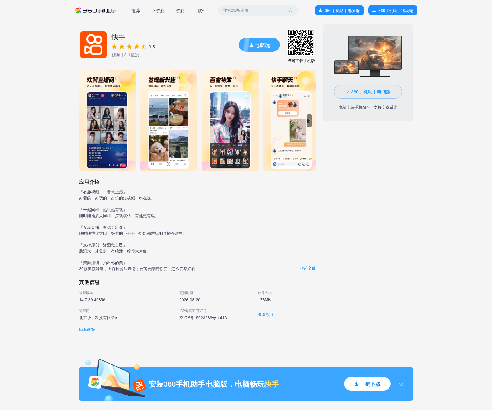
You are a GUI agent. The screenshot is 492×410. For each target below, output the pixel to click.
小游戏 (158, 10)
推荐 (135, 10)
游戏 (179, 10)
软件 (202, 10)
